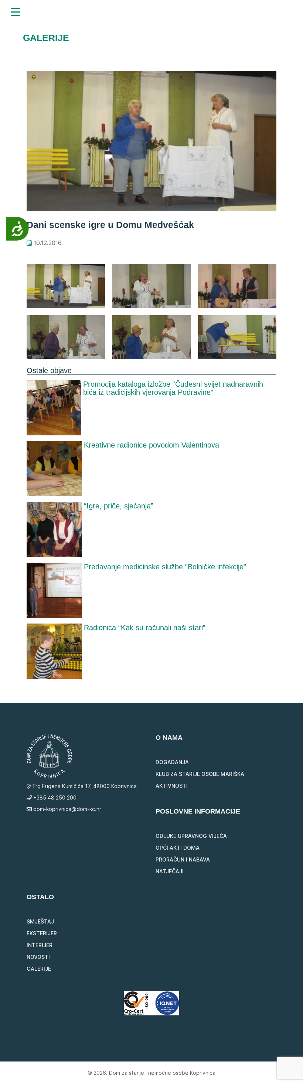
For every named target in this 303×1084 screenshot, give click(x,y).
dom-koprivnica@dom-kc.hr (66, 809)
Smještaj (40, 921)
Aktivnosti (172, 786)
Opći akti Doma (178, 848)
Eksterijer (42, 933)
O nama (169, 737)
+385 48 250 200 (54, 797)
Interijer (39, 945)
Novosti (38, 957)
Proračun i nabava (183, 859)
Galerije (39, 969)
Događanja (172, 762)
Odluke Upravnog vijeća (191, 836)
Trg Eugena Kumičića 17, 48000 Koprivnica (84, 786)
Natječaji (170, 871)
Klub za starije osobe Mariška (200, 774)
